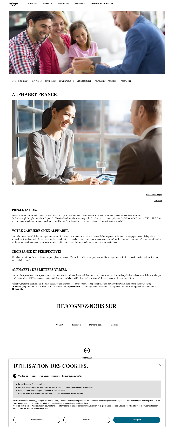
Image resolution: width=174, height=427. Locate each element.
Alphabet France (84, 81)
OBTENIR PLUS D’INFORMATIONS (102, 3)
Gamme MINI (32, 3)
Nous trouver (80, 3)
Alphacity (17, 287)
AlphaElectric (73, 287)
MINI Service (47, 3)
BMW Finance (50, 81)
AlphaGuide (17, 289)
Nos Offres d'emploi (154, 195)
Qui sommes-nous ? (20, 81)
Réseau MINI (126, 81)
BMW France (37, 81)
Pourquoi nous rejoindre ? (106, 81)
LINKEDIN (158, 201)
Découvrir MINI (63, 3)
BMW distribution (66, 81)
